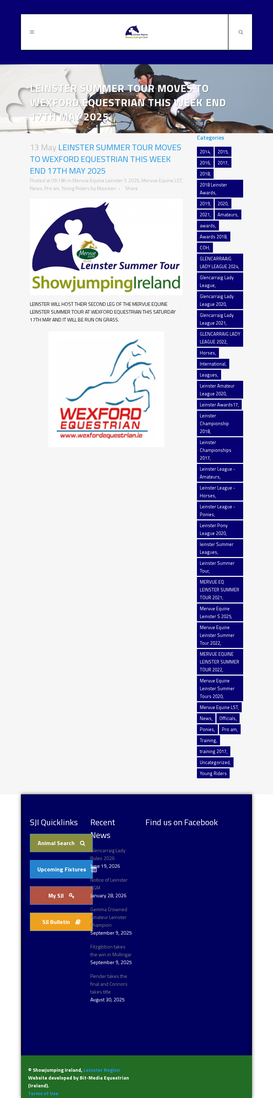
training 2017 (213, 751)
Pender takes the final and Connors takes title (109, 983)
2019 (205, 203)
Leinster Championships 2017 (215, 450)
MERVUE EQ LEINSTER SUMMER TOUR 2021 (219, 589)
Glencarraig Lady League (217, 281)
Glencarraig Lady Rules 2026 (107, 854)
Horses (207, 352)
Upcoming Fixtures (61, 869)
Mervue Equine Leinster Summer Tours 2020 (217, 688)
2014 (205, 151)
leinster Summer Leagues (217, 548)
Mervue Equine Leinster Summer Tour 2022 (217, 635)
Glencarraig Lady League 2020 (217, 300)
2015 (223, 151)
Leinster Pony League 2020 (214, 529)
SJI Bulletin (56, 922)
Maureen (106, 188)
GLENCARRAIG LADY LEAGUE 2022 (220, 337)
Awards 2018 (213, 236)
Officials (227, 718)
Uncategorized (215, 762)
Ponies (207, 729)
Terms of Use (43, 1093)
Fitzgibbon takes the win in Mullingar (111, 950)
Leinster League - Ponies (217, 510)
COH (204, 247)
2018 (205, 173)
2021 (205, 214)
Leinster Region (102, 1069)
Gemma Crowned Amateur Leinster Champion (108, 917)
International (212, 363)
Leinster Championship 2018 (214, 423)
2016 (205, 162)
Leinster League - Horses (217, 491)
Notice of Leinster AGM (109, 883)
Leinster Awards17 (219, 404)
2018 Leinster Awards (213, 188)
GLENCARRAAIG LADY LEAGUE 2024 (219, 262)
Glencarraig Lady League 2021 (217, 319)
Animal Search (56, 843)
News (36, 188)
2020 (223, 203)
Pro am (51, 188)
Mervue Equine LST (161, 180)
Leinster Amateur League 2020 (217, 389)
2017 (223, 162)
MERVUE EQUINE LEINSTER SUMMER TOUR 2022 (219, 661)
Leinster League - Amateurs (217, 472)
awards (207, 225)
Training (208, 740)
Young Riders (75, 188)
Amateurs (227, 214)
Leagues (208, 374)
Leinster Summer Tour (217, 566)
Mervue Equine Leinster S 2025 (106, 180)
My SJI (56, 895)
